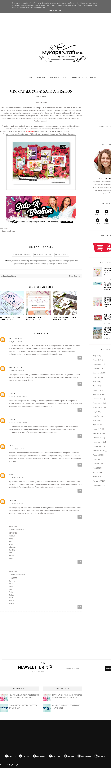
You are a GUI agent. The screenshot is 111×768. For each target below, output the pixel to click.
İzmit (10, 584)
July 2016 (96, 459)
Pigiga (12, 393)
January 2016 (98, 485)
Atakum (11, 601)
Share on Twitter (44, 255)
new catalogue (65, 261)
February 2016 (98, 481)
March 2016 (97, 477)
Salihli (11, 587)
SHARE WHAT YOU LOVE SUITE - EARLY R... (36, 318)
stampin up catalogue (48, 264)
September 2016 (99, 451)
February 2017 (98, 433)
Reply (79, 357)
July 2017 (96, 412)
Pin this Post (63, 255)
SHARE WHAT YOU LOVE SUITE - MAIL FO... (10, 318)
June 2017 (96, 416)
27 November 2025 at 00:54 (18, 397)
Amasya (12, 536)
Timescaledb (49, 453)
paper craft (74, 261)
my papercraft (54, 261)
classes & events (79, 77)
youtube (97, 223)
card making (25, 261)
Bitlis (11, 558)
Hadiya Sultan (16, 367)
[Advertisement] (55, 21)
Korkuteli (12, 595)
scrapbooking (27, 264)
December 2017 (98, 403)
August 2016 (97, 455)
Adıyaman (12, 547)
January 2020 (98, 364)
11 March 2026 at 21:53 (16, 449)
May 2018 (96, 381)
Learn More (52, 10)
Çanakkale (12, 550)
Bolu (10, 541)
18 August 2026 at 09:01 (17, 529)
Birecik (11, 603)
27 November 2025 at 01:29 (18, 423)
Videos (93, 77)
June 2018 (96, 377)
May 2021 (96, 355)
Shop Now (41, 77)
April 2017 (96, 425)
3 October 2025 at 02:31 (16, 371)
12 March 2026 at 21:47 (16, 504)
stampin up (36, 264)
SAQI (11, 445)
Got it (61, 10)
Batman (11, 556)
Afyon (11, 544)
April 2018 (96, 386)
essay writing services (41, 377)
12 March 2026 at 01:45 (16, 478)
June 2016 (96, 464)
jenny (11, 474)
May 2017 (96, 420)
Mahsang (44, 508)
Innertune (46, 482)
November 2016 (98, 442)
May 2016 (96, 468)
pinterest (106, 223)
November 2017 (98, 407)
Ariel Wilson (15, 338)
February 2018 (98, 394)
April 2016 (96, 472)
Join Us (65, 77)
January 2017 (98, 438)
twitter (106, 214)
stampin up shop (62, 264)
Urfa (10, 553)
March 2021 (97, 360)
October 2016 (97, 446)
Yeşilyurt (12, 592)
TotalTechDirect (26, 427)
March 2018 (97, 390)
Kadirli (11, 589)
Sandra (12, 500)
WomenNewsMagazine (17, 401)
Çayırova (12, 581)
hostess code (43, 261)
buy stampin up (14, 261)
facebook (97, 214)
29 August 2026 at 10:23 (17, 574)
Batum (11, 598)
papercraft (18, 264)
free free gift (34, 261)
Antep (11, 539)
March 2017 (97, 429)
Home (31, 77)
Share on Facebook (22, 255)
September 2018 (99, 373)
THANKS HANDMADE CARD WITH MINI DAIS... (64, 318)
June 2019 (96, 368)
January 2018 (98, 399)
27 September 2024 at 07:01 (18, 342)
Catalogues (54, 77)
